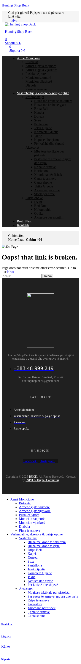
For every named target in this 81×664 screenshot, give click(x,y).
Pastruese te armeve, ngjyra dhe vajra (53, 596)
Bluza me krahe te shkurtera (53, 101)
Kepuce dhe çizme (46, 140)
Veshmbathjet (34, 97)
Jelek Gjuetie (43, 128)
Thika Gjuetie (43, 186)
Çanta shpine (43, 182)
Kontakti (23, 225)
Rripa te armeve (45, 167)
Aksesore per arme (47, 190)
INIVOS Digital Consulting (42, 480)
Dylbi (38, 202)
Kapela (39, 112)
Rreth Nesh (24, 221)
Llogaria (6, 636)
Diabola (30, 85)
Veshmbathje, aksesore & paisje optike (43, 93)
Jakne (38, 136)
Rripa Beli (41, 108)
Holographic (42, 209)
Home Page (16, 239)
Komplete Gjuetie (46, 132)
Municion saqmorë (38, 77)
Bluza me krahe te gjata (50, 105)
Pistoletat (31, 62)
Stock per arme (44, 194)
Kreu (10, 272)
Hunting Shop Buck (15, 5)
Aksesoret (32, 147)
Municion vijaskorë (38, 81)
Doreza (39, 116)
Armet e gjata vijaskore (41, 70)
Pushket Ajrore (35, 74)
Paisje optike (34, 198)
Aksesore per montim (48, 217)
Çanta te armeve (45, 178)
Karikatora (41, 171)
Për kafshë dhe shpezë (49, 143)
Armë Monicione (28, 58)
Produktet (7, 624)
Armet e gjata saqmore (40, 66)
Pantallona (41, 124)
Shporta (5, 659)
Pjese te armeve (36, 89)
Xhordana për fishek (48, 174)
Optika (38, 213)
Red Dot (40, 206)
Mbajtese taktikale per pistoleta (49, 592)
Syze (37, 120)
